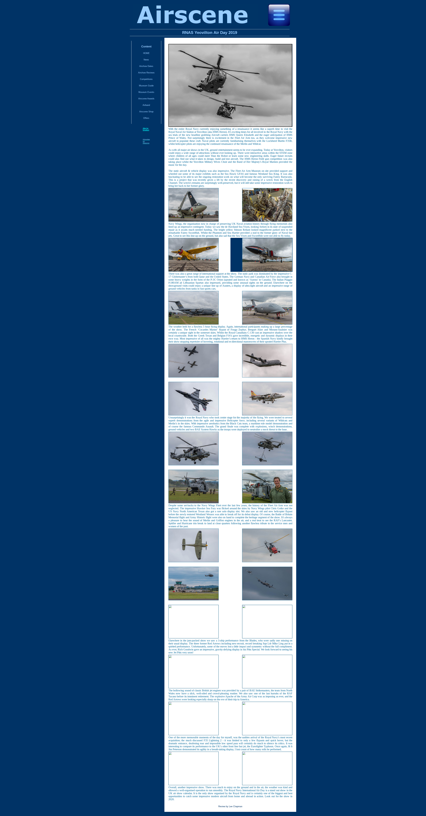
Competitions (146, 79)
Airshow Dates (146, 66)
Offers (146, 118)
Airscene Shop (146, 111)
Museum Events (146, 92)
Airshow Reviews (146, 72)
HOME (146, 53)
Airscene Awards (146, 98)
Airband (146, 105)
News (146, 59)
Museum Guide (146, 85)
